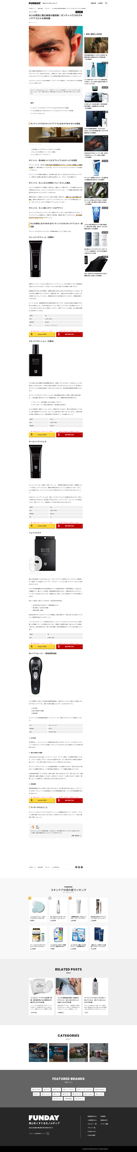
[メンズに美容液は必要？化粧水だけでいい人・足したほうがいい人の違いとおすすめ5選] (68, 996)
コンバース (77, 1094)
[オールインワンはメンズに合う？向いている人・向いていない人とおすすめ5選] (95, 996)
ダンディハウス (33, 22)
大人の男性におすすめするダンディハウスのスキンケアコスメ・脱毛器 (53, 111)
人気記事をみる (92, 1120)
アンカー (66, 1094)
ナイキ (47, 1089)
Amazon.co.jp (37, 144)
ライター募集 (104, 1124)
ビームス (100, 1094)
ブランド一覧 (91, 1128)
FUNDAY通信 (91, 1135)
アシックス (47, 1094)
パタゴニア (80, 1099)
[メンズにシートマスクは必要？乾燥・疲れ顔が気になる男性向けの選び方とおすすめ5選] (41, 996)
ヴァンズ (57, 1089)
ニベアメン (89, 1094)
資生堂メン (61, 1012)
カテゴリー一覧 (92, 1124)
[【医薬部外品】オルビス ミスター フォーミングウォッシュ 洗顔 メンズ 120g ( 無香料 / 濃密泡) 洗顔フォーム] (79, 907)
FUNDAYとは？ (92, 1131)
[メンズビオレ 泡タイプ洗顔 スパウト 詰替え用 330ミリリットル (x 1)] (58, 935)
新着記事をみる (92, 1116)
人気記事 (100, 3)
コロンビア (58, 1099)
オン (37, 1094)
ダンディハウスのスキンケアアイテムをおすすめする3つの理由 (51, 108)
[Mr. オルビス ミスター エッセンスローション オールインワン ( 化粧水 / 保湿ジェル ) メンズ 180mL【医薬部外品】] (58, 907)
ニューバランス (69, 1089)
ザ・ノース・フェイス (85, 1089)
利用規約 (103, 1116)
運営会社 (103, 1120)
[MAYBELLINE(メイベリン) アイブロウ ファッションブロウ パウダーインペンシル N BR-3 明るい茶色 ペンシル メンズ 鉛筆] (99, 907)
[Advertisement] (42, 851)
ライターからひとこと (39, 113)
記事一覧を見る (75, 835)
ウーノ (57, 1094)
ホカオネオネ (100, 1089)
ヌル (87, 1012)
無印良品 (69, 1099)
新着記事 (93, 3)
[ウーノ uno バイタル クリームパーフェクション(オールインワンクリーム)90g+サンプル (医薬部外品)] (38, 935)
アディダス (37, 1089)
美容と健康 (79, 12)
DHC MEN (34, 1012)
